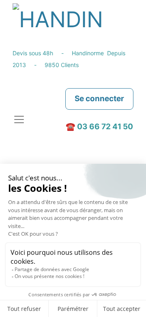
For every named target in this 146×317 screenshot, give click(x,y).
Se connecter (99, 98)
